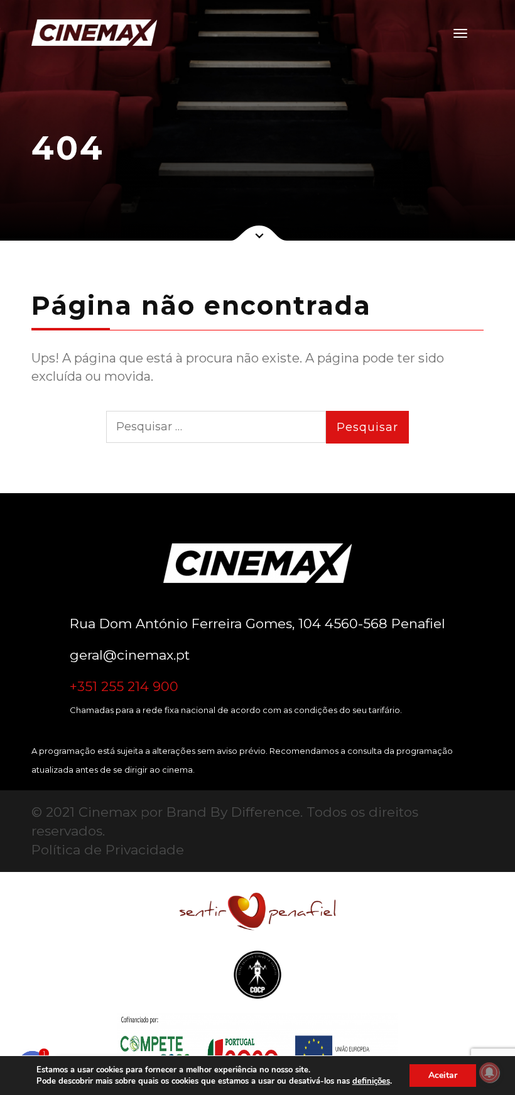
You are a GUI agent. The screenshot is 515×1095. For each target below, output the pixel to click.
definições (371, 1081)
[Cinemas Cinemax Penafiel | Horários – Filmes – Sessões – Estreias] (87, 32)
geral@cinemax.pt (130, 655)
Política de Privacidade (107, 850)
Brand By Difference (233, 812)
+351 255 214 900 (124, 686)
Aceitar (442, 1075)
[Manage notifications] (489, 1072)
